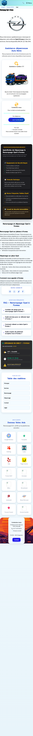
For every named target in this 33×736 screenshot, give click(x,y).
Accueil (3, 7)
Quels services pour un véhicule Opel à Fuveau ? (17, 318)
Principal (6, 383)
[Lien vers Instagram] (10, 291)
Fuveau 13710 (10, 7)
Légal (5, 407)
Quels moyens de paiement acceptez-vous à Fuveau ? (14, 333)
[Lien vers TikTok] (18, 291)
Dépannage (7, 398)
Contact (6, 402)
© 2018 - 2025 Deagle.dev (16, 535)
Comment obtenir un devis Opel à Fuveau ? (16, 325)
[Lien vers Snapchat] (14, 291)
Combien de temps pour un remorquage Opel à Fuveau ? (14, 310)
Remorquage (7, 393)
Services (6, 388)
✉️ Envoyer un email (16, 129)
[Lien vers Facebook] (23, 291)
